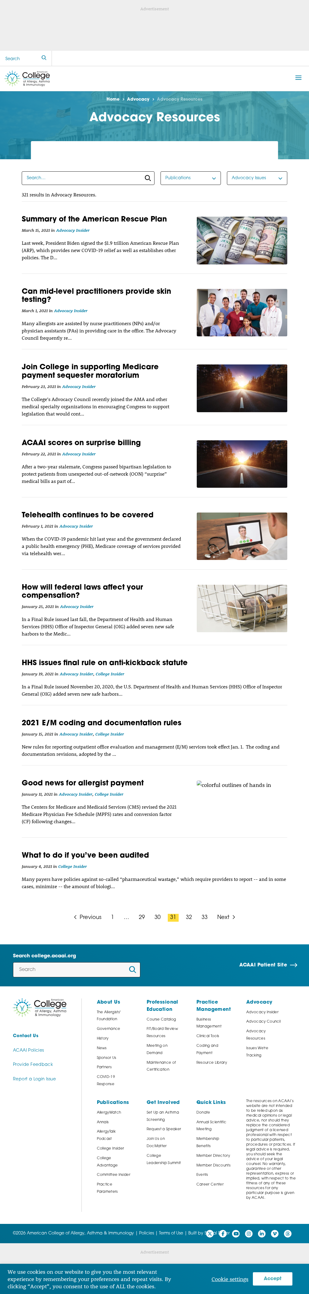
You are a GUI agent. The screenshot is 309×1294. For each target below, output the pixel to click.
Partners (104, 1067)
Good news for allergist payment (83, 783)
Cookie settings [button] (230, 1279)
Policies (146, 1233)
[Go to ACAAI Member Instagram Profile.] (249, 1233)
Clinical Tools (207, 1036)
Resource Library (211, 1063)
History (103, 1038)
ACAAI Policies (28, 1050)
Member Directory (213, 1156)
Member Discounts (213, 1165)
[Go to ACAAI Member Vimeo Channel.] (275, 1233)
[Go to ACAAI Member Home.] (27, 78)
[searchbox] (88, 178)
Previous (89, 917)
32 (189, 917)
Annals (103, 1122)
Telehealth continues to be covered (88, 515)
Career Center (210, 1184)
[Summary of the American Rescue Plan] (242, 240)
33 (205, 917)
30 (157, 917)
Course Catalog (161, 1019)
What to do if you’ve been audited (85, 855)
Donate (203, 1112)
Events (202, 1175)
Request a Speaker (164, 1129)
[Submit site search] (44, 58)
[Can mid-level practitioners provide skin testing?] (242, 312)
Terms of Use (171, 1233)
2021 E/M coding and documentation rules (101, 723)
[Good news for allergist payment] (242, 804)
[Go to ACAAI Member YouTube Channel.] (236, 1233)
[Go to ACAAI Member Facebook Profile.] (223, 1233)
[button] (298, 78)
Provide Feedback (33, 1065)
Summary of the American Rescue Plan (94, 219)
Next (224, 917)
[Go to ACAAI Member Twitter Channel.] (210, 1233)
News (102, 1048)
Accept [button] (273, 1278)
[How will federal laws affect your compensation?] (242, 608)
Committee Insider (114, 1175)
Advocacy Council (263, 1022)
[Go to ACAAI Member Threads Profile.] (287, 1233)
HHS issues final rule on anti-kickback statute (105, 663)
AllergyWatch (109, 1112)
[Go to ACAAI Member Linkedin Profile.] (262, 1233)
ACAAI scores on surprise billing (81, 443)
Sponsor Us (106, 1058)
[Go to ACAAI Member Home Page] (39, 1007)
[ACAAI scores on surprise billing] (242, 464)
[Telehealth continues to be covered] (242, 536)
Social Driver (217, 1233)
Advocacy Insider (73, 230)
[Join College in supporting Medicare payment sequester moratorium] (242, 388)
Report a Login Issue (34, 1079)
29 (142, 917)
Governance (108, 1029)
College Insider (110, 674)
